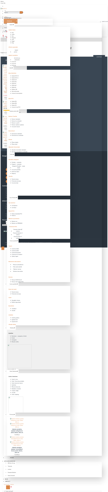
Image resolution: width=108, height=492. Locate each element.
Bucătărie (11, 305)
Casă (10, 297)
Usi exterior (12, 202)
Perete (10, 277)
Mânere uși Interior (14, 218)
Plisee (10, 139)
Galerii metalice (13, 55)
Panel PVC (11, 211)
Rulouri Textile (13, 116)
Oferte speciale (13, 47)
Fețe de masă (12, 289)
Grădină (11, 315)
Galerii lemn (12, 30)
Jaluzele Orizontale (14, 147)
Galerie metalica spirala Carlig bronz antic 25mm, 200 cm (17, 431)
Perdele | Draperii (14, 159)
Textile (10, 176)
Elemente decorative (15, 261)
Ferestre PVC (13, 226)
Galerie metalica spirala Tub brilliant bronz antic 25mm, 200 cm (17, 450)
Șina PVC (11, 98)
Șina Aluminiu (12, 73)
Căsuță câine (12, 324)
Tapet (10, 246)
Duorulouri (12, 130)
